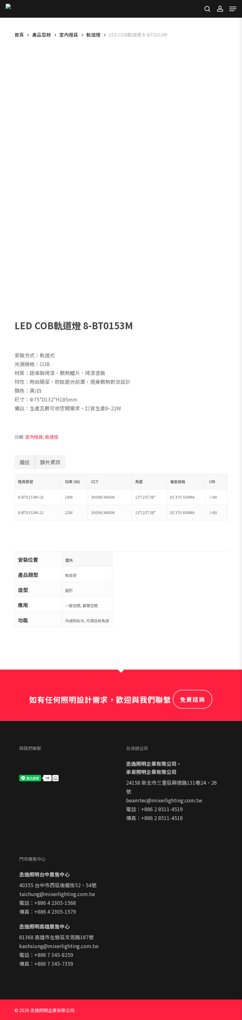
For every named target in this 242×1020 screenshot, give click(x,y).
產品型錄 (41, 34)
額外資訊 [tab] (50, 462)
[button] (232, 9)
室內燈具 (68, 34)
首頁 (19, 34)
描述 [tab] (25, 462)
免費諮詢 (192, 699)
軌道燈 (93, 34)
